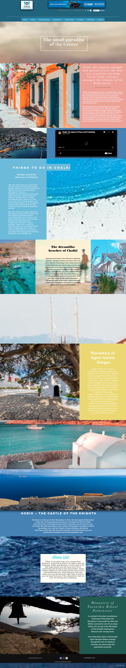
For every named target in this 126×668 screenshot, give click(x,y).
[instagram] (88, 10)
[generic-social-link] (90, 10)
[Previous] (10, 444)
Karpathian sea (76, 532)
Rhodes (64, 565)
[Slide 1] (61, 464)
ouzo (115, 114)
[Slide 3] (64, 464)
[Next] (116, 444)
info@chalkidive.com (64, 10)
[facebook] (85, 10)
